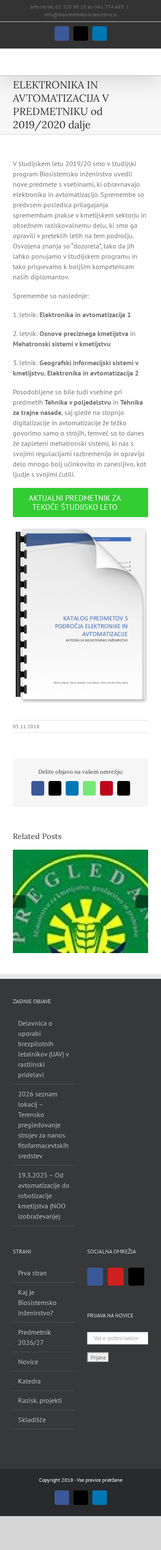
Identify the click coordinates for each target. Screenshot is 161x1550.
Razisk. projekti (40, 1400)
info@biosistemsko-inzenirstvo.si (80, 14)
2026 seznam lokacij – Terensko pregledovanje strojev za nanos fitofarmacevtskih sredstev (43, 1125)
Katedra (29, 1381)
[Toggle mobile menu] (144, 62)
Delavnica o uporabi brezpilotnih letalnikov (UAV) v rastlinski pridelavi (43, 1049)
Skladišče (32, 1419)
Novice (28, 1361)
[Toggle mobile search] (129, 62)
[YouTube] (116, 1277)
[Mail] (136, 1277)
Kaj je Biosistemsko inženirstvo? (37, 1302)
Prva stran (32, 1272)
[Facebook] (95, 1277)
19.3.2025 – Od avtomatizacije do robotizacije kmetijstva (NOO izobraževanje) (44, 1195)
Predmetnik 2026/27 (34, 1337)
